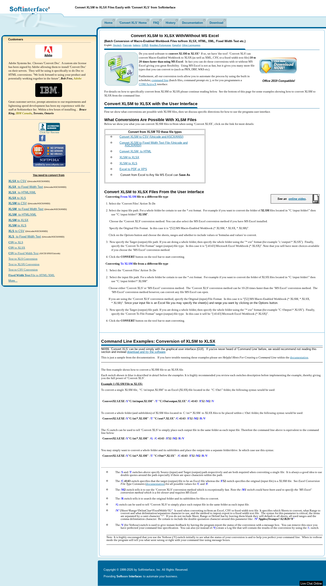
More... (13, 280)
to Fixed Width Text (25, 187)
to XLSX (18, 220)
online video (297, 199)
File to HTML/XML (31, 275)
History (170, 22)
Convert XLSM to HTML (135, 151)
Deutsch (117, 45)
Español (176, 45)
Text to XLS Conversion (22, 258)
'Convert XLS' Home (133, 22)
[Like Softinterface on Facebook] (42, 140)
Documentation (192, 22)
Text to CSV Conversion (23, 269)
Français (127, 45)
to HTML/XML (22, 192)
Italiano (136, 45)
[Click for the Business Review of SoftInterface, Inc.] (49, 132)
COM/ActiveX (147, 84)
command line (160, 80)
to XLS (17, 198)
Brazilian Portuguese (160, 45)
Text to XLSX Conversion (23, 264)
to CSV (17, 181)
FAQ (156, 22)
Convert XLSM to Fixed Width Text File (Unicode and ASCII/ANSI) (154, 144)
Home (108, 22)
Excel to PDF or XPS (133, 169)
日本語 (145, 45)
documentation (299, 357)
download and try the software (146, 352)
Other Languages (191, 45)
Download (216, 22)
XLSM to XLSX (129, 157)
